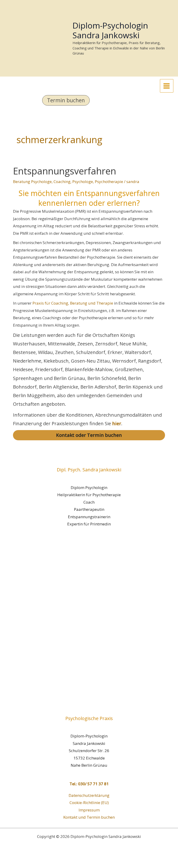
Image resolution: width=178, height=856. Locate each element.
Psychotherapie (109, 181)
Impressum (89, 810)
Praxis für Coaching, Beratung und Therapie (72, 303)
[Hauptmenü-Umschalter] (167, 86)
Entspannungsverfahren (64, 170)
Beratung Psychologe (32, 181)
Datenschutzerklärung (89, 795)
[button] (89, 100)
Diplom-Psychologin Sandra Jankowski (110, 30)
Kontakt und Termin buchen (89, 817)
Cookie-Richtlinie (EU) (89, 802)
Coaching (62, 181)
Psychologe (82, 181)
